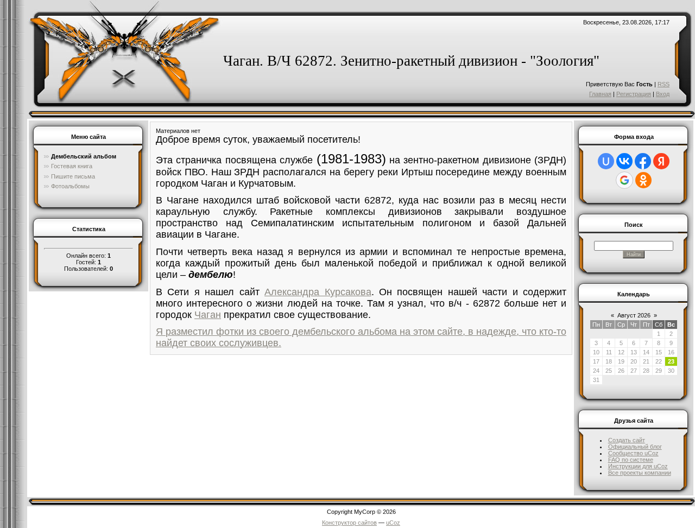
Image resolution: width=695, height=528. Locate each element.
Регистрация (633, 94)
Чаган (207, 314)
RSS (663, 84)
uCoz (393, 522)
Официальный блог (635, 446)
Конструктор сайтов (349, 522)
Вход (662, 94)
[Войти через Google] (624, 180)
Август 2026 (633, 315)
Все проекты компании (639, 472)
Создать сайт (626, 440)
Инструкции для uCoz (638, 466)
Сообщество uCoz (633, 453)
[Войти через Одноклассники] (643, 180)
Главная (600, 94)
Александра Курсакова (317, 292)
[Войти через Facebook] (643, 161)
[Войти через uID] (606, 161)
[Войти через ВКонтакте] (624, 161)
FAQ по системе (630, 459)
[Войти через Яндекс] (661, 161)
